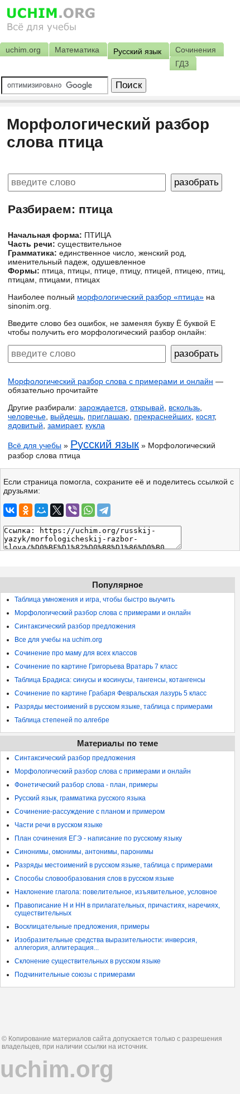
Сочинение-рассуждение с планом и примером (90, 811)
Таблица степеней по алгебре (62, 720)
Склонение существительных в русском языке (88, 961)
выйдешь (66, 416)
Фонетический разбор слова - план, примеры (86, 785)
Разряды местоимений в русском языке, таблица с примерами (114, 707)
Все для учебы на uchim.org (58, 640)
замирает (64, 425)
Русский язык (104, 444)
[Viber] (72, 510)
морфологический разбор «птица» (140, 296)
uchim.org (57, 1069)
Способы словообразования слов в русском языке (94, 878)
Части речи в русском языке (59, 825)
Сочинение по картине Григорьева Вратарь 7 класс (96, 666)
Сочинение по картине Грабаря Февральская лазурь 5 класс (111, 693)
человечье (27, 416)
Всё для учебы (34, 445)
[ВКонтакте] (10, 510)
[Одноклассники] (25, 510)
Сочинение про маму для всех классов (76, 653)
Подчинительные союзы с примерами (75, 974)
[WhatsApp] (88, 510)
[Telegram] (104, 510)
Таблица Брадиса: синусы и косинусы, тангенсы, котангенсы (110, 680)
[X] (57, 510)
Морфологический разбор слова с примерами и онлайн (110, 381)
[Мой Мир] (41, 510)
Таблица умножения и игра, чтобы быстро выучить (95, 599)
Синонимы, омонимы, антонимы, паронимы (84, 852)
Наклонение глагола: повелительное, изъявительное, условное (116, 892)
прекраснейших (162, 416)
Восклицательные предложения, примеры (82, 926)
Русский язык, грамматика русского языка (80, 798)
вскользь (184, 407)
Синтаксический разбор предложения (75, 626)
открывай (147, 407)
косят (205, 416)
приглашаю (108, 416)
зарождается (102, 407)
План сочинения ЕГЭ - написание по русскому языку (98, 838)
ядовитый (25, 425)
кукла (95, 425)
